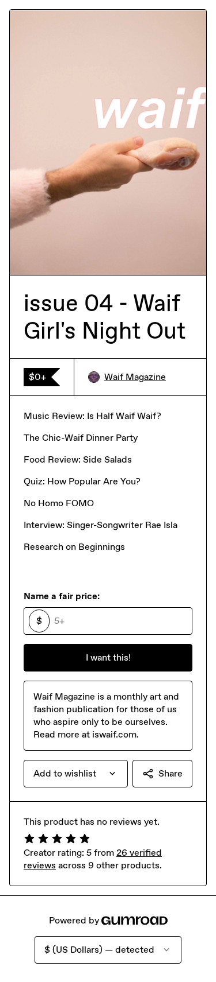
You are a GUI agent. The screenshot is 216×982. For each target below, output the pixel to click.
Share (170, 773)
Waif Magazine (135, 376)
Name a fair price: (62, 596)
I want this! (108, 657)
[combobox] (76, 773)
